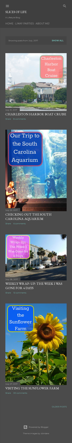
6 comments (19, 223)
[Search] (65, 5)
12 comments (19, 292)
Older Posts (59, 406)
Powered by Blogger (39, 427)
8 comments (19, 119)
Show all (58, 40)
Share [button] (8, 119)
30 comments (20, 393)
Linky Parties (24, 23)
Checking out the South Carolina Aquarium (28, 216)
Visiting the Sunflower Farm (32, 388)
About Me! (43, 23)
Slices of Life (16, 12)
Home (9, 23)
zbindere (45, 433)
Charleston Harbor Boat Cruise (35, 114)
